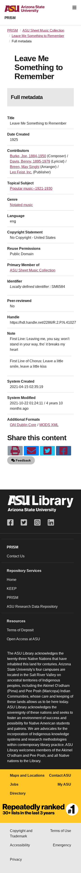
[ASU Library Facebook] (12, 522)
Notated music (21, 205)
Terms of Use (60, 831)
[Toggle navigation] (74, 7)
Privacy (16, 859)
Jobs (14, 784)
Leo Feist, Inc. (21, 172)
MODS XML (48, 425)
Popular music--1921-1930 (31, 188)
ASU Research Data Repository (32, 606)
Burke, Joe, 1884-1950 (28, 156)
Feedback (23, 460)
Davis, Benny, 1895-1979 (30, 161)
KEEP (12, 589)
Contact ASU (60, 775)
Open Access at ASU (23, 639)
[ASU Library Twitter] (24, 522)
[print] (15, 450)
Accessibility (20, 845)
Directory (18, 793)
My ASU (64, 784)
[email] (31, 450)
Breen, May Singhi (24, 167)
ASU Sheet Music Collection (43, 30)
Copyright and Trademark (21, 833)
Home (11, 580)
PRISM (9, 18)
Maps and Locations (27, 775)
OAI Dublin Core (23, 425)
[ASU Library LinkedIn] (51, 522)
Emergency (62, 845)
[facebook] (63, 450)
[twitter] (47, 450)
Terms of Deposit (20, 630)
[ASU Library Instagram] (37, 522)
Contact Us (16, 556)
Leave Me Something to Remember (38, 36)
